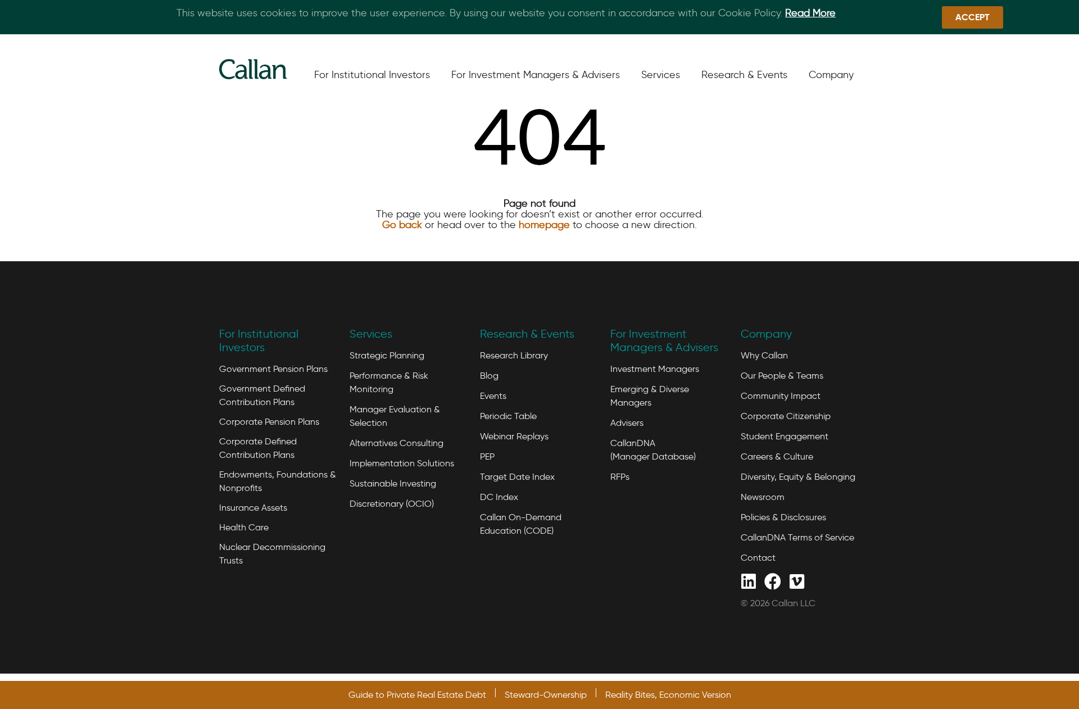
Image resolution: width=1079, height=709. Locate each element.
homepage (544, 225)
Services (371, 333)
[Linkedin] (748, 580)
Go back (402, 225)
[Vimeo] (796, 580)
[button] (972, 17)
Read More (810, 13)
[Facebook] (772, 580)
